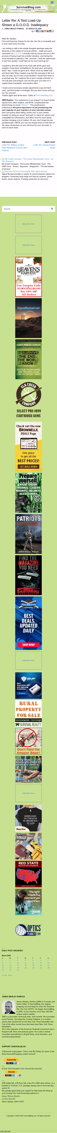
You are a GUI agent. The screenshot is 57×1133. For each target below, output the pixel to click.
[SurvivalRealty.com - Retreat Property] (28, 713)
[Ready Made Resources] (28, 493)
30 (10, 970)
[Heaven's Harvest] (28, 277)
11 (26, 963)
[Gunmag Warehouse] (28, 575)
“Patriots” (24, 105)
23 (10, 968)
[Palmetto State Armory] (28, 623)
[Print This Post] (32, 31)
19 (33, 965)
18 (26, 965)
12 (33, 963)
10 (18, 963)
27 (41, 968)
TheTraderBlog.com (44, 95)
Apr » (10, 975)
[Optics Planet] (28, 930)
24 (18, 968)
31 (18, 970)
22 (3, 968)
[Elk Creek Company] (28, 400)
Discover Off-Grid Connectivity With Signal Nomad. (24, 171)
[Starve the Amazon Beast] (28, 741)
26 (33, 968)
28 (48, 968)
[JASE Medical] (28, 902)
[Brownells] (28, 447)
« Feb (4, 975)
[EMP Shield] (28, 685)
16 (10, 965)
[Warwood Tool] (28, 846)
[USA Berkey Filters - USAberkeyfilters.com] (28, 769)
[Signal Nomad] (28, 318)
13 (41, 963)
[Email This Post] (35, 31)
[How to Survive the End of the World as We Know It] (28, 359)
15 (3, 965)
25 (26, 968)
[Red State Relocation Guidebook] (28, 874)
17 (18, 965)
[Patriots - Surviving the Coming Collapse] (28, 534)
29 (3, 970)
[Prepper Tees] (28, 818)
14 (48, 963)
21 (48, 965)
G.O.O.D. (18, 53)
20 (41, 965)
